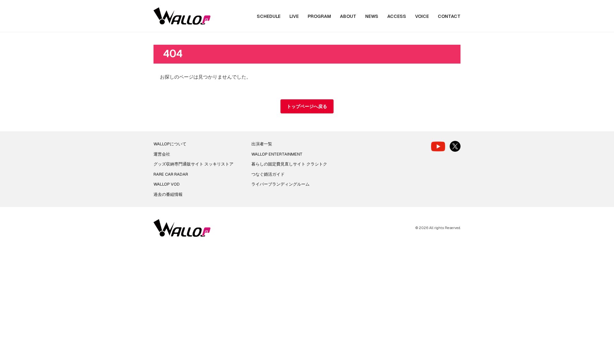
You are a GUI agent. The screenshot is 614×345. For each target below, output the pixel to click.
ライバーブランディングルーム (280, 184)
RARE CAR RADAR (171, 174)
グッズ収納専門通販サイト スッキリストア (193, 164)
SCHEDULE (268, 16)
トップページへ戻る (307, 106)
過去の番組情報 (168, 194)
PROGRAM (319, 16)
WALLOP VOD (167, 184)
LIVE (294, 16)
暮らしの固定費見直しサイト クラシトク (289, 164)
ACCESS (396, 16)
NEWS (371, 16)
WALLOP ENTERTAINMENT (277, 154)
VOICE (422, 16)
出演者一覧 (261, 144)
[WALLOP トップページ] (182, 16)
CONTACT (449, 16)
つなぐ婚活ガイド (268, 174)
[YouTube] (438, 146)
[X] (455, 146)
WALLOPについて (170, 144)
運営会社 (162, 154)
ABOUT (348, 16)
